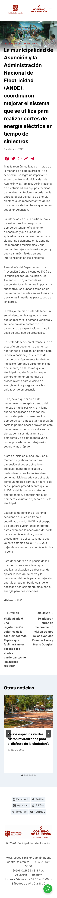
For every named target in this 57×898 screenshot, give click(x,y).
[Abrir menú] (50, 7)
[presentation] (28, 711)
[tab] (22, 775)
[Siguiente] (48, 734)
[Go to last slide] (8, 734)
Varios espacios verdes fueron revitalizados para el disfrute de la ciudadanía (28, 739)
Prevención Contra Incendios (21, 44)
